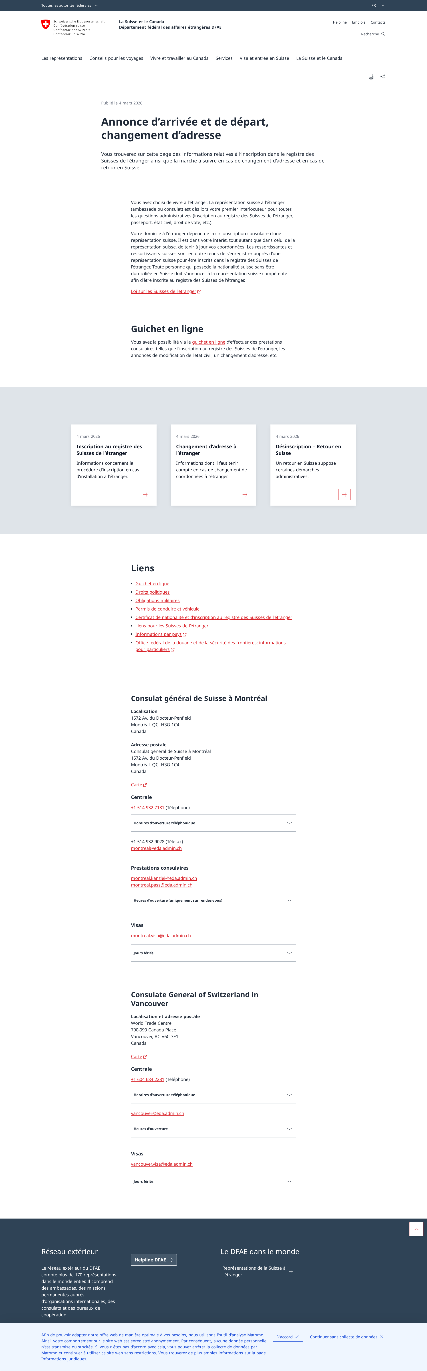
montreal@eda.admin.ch (156, 848)
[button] (62, 58)
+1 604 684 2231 (147, 1079)
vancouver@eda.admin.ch (157, 1113)
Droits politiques (152, 592)
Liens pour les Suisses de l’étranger (171, 626)
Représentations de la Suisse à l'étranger (254, 1271)
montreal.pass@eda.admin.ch (161, 885)
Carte (136, 785)
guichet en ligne (208, 342)
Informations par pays (158, 634)
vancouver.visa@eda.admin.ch (162, 1164)
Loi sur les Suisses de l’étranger (163, 291)
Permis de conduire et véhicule (167, 609)
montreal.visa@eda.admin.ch (161, 936)
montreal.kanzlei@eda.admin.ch (164, 878)
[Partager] (382, 76)
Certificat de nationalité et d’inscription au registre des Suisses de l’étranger (213, 617)
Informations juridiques (63, 1358)
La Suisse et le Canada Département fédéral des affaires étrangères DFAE (170, 24)
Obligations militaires (157, 600)
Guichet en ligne (152, 583)
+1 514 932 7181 (147, 808)
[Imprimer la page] (371, 76)
